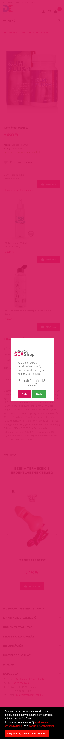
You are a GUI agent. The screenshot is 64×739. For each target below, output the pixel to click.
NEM (24, 394)
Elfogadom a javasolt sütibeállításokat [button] (27, 733)
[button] (55, 726)
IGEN (39, 394)
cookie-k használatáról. (42, 726)
